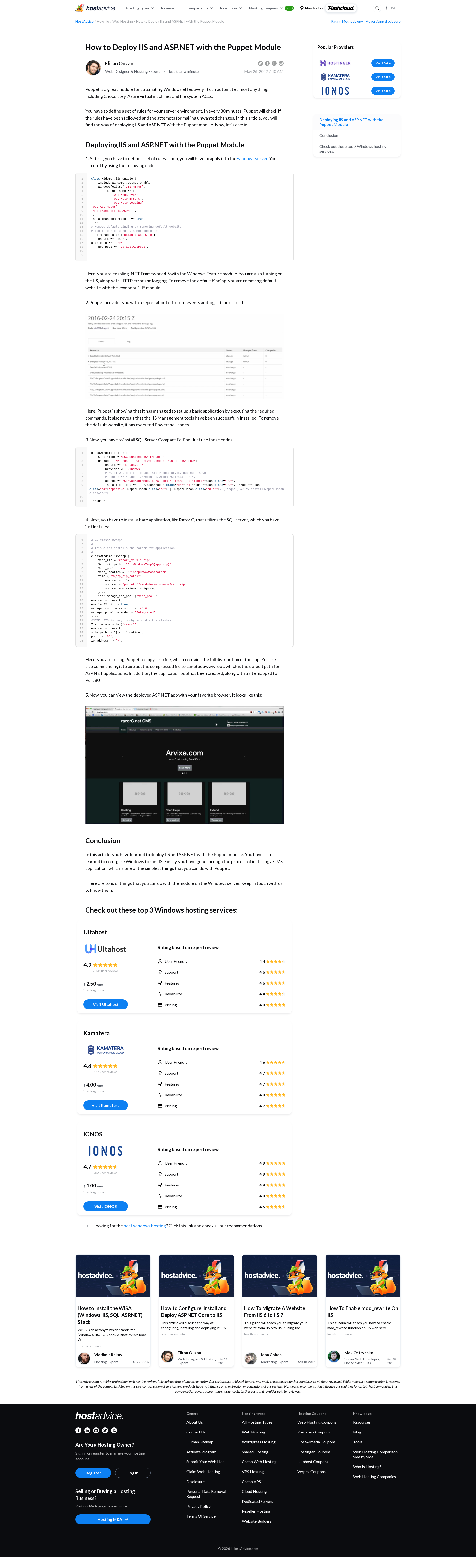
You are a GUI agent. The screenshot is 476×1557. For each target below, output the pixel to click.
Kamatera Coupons (314, 1432)
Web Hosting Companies (374, 1476)
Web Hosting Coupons (317, 1422)
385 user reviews (105, 1173)
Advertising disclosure (383, 21)
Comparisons (197, 8)
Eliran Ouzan (119, 63)
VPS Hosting (253, 1471)
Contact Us (196, 1432)
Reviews (168, 8)
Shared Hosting (255, 1451)
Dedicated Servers (257, 1501)
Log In (132, 1472)
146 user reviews (105, 1072)
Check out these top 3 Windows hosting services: (353, 148)
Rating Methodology (347, 21)
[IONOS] (105, 1151)
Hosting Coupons (270, 8)
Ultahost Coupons (313, 1461)
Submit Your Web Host (206, 1461)
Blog (357, 1432)
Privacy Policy (198, 1506)
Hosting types (137, 8)
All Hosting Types (257, 1422)
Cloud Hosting (254, 1491)
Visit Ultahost (106, 1004)
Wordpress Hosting (259, 1441)
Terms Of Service (201, 1516)
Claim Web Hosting (203, 1471)
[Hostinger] (335, 63)
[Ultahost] (105, 949)
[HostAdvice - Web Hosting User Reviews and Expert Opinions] (95, 8)
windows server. (252, 158)
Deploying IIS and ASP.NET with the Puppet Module (351, 122)
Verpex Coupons (312, 1471)
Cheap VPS (251, 1481)
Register (93, 1472)
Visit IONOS (105, 1206)
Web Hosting (253, 1432)
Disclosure (195, 1481)
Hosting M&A (109, 1519)
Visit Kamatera (105, 1105)
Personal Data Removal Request (206, 1494)
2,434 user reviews (106, 971)
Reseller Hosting (256, 1511)
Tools (357, 1441)
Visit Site (383, 63)
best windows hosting (145, 1225)
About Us (194, 1422)
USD (391, 8)
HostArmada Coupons (317, 1441)
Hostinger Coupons (314, 1451)
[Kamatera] (105, 1050)
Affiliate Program (201, 1451)
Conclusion (328, 135)
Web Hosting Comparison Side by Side (375, 1454)
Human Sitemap (199, 1441)
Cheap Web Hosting (259, 1461)
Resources (228, 8)
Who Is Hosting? (367, 1466)
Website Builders (256, 1521)
